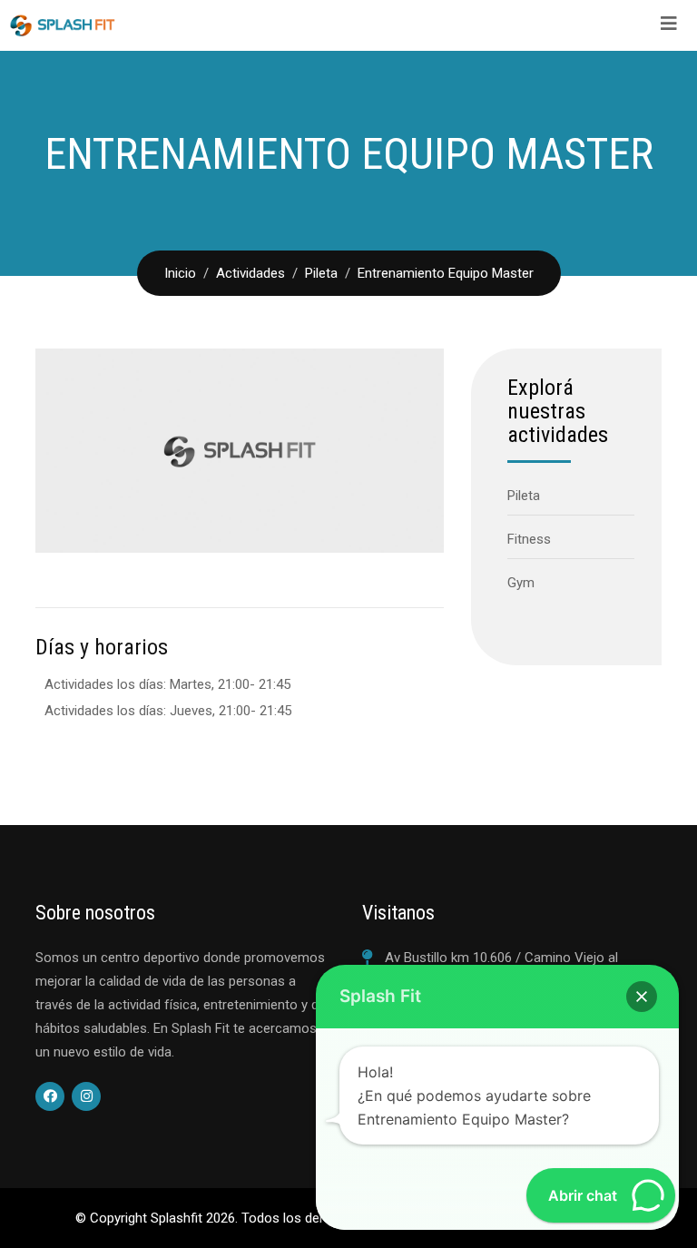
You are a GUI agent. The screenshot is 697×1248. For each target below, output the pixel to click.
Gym (521, 583)
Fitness (529, 539)
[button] (641, 996)
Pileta (523, 495)
